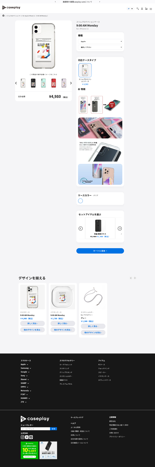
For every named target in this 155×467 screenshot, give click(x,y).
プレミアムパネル (66, 384)
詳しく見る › (32, 323)
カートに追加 (99, 250)
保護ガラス (64, 380)
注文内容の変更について (79, 439)
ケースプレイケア (77, 417)
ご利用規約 (113, 429)
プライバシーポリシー (117, 436)
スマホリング (64, 368)
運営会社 (112, 421)
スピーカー (102, 372)
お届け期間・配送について (80, 431)
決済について (75, 435)
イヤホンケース (103, 376)
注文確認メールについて (79, 443)
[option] (91, 1)
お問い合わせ (114, 433)
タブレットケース (104, 380)
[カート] (146, 9)
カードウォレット (66, 364)
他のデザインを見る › (32, 329)
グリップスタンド (66, 372)
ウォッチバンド (103, 368)
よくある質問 (75, 427)
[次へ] (135, 278)
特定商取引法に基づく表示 (118, 425)
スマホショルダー (66, 376)
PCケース (101, 364)
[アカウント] (142, 9)
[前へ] (130, 278)
